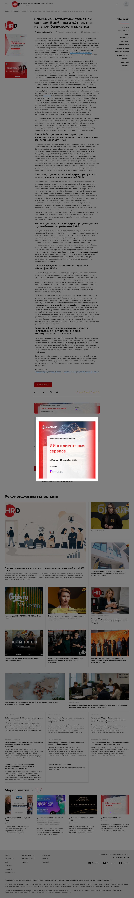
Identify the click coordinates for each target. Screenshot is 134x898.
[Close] (96, 417)
